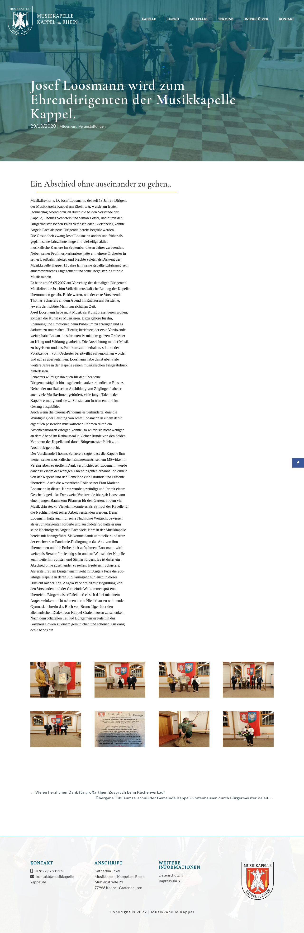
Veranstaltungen (92, 126)
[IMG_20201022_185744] (184, 747)
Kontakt (286, 20)
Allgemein (68, 126)
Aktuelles (199, 20)
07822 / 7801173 (50, 870)
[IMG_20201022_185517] (184, 697)
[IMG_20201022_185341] (248, 697)
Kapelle (149, 20)
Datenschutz (170, 875)
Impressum (168, 880)
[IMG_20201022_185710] (248, 747)
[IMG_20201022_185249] (55, 747)
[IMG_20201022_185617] (120, 697)
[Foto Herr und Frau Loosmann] (55, 697)
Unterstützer (256, 20)
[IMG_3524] (120, 747)
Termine (225, 20)
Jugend (172, 20)
